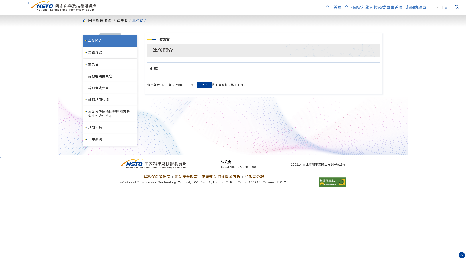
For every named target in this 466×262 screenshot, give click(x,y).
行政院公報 (254, 177)
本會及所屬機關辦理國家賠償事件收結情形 (109, 114)
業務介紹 (95, 52)
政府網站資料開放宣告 (221, 177)
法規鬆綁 (95, 140)
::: (29, 2)
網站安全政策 (186, 177)
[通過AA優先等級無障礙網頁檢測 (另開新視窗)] (332, 181)
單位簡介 (139, 20)
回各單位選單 (99, 20)
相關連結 (95, 128)
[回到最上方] (462, 255)
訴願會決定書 (98, 88)
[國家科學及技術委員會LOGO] (64, 6)
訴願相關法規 (98, 100)
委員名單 (95, 64)
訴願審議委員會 (100, 76)
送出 (204, 85)
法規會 (122, 20)
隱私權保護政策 (156, 177)
